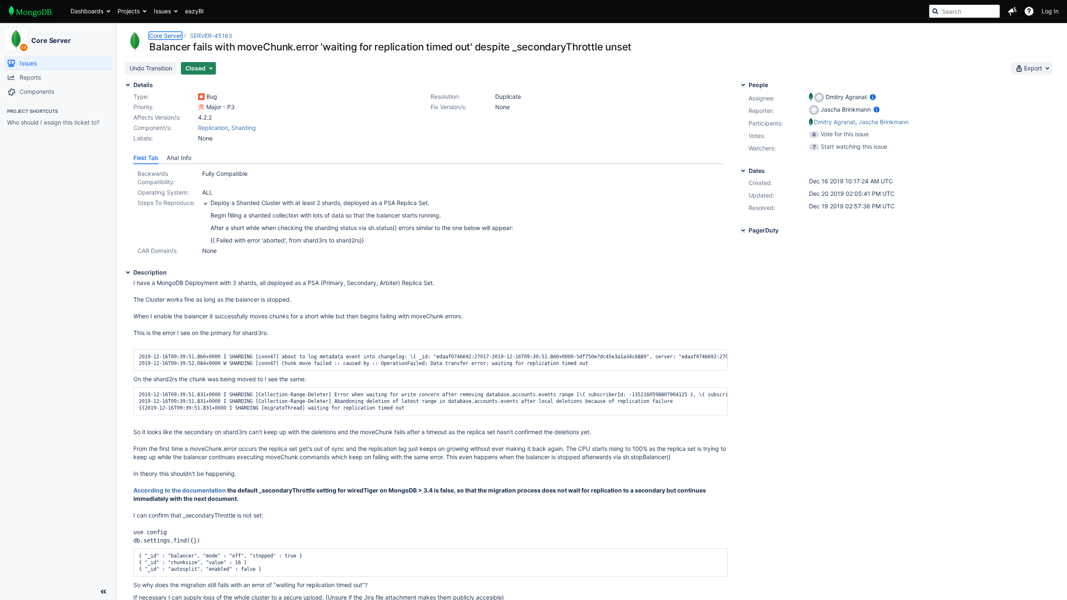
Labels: (143, 138)
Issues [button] (162, 11)
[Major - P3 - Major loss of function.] (201, 107)
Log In (1050, 11)
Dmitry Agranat (834, 121)
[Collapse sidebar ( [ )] (103, 591)
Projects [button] (129, 11)
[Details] (128, 85)
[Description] (128, 272)
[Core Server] (16, 40)
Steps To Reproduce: (166, 202)
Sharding (243, 127)
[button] (1012, 11)
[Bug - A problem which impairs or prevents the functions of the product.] (201, 96)
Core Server (51, 40)
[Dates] (743, 171)
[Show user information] (872, 96)
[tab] (146, 158)
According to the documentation (179, 490)
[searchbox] (964, 11)
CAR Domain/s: (158, 250)
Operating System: (163, 192)
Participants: (766, 123)
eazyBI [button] (194, 11)
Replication (213, 127)
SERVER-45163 (211, 35)
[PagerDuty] (743, 230)
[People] (743, 85)
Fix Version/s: (448, 106)
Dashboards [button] (86, 11)
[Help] (1029, 11)
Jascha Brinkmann (884, 121)
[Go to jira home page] (31, 11)
